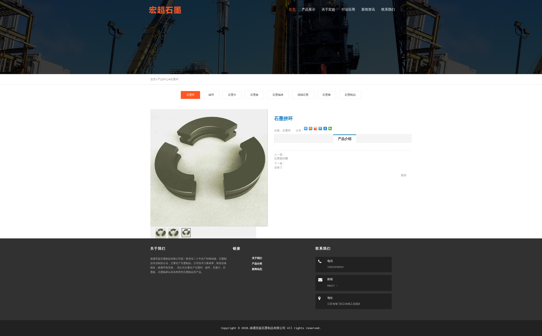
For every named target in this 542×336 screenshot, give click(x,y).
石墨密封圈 (281, 158)
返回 (403, 175)
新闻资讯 (368, 9)
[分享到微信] (330, 128)
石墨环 (174, 79)
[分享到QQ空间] (310, 128)
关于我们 (257, 258)
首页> (154, 79)
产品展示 (308, 9)
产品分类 (257, 263)
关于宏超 (328, 9)
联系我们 (388, 9)
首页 (292, 9)
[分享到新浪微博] (315, 128)
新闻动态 (257, 269)
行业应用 (348, 9)
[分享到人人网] (325, 128)
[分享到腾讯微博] (320, 128)
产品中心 (163, 79)
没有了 (278, 167)
